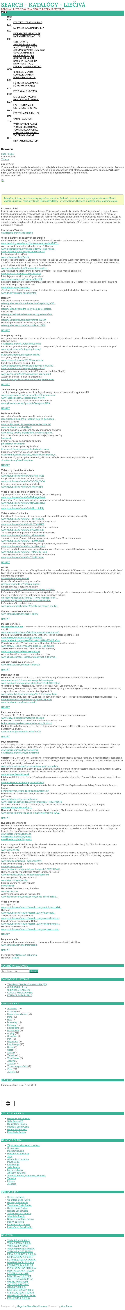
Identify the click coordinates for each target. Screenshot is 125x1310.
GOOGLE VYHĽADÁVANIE (20, 992)
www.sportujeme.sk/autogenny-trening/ (21, 349)
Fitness (11, 1181)
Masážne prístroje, (13, 201)
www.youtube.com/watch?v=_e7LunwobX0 (23, 535)
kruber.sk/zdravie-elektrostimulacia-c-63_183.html (26, 723)
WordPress (66, 1306)
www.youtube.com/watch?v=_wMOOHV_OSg (24, 552)
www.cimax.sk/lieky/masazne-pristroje (20, 664)
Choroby (11, 1011)
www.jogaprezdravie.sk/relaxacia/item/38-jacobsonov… (28, 395)
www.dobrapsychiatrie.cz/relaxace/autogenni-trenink (27, 379)
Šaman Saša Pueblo (17, 1208)
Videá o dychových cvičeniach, (93, 198)
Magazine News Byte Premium (32, 1306)
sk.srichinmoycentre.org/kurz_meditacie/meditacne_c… (29, 454)
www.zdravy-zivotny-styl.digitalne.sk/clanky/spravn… (27, 432)
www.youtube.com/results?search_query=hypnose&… (28, 912)
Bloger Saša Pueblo (17, 1124)
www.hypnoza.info (10, 850)
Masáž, (112, 198)
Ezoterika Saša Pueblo (18, 1224)
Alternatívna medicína (18, 1159)
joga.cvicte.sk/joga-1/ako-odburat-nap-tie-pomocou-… (28, 419)
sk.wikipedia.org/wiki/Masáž (15, 578)
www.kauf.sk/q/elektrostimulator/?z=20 (21, 731)
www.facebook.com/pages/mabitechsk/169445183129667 (30, 683)
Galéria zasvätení (15, 1197)
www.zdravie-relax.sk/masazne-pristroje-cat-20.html (27, 646)
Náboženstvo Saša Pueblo (20, 1219)
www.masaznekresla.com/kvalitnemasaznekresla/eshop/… (30, 632)
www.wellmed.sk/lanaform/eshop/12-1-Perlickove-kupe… (29, 694)
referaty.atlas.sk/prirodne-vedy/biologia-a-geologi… (26, 309)
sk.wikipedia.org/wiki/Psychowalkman (20, 750)
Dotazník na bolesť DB (18, 1153)
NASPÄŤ (5, 330)
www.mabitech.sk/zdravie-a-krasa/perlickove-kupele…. (28, 680)
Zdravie (5, 159)
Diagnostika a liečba (17, 1014)
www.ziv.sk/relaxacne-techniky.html (18, 292)
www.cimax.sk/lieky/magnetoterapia (19, 944)
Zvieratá (11, 1071)
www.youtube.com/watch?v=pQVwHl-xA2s (22, 475)
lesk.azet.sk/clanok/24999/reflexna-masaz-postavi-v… (28, 589)
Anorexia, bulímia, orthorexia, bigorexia (26, 1175)
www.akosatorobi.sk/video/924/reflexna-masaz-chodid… (29, 606)
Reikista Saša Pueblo (17, 1210)
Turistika (11, 1055)
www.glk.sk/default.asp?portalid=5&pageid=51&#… (26, 403)
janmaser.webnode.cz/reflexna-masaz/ (20, 584)
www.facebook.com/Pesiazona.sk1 (19, 702)
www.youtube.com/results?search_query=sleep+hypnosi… (30, 918)
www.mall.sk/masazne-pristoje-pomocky (21, 637)
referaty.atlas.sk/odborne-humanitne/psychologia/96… (28, 303)
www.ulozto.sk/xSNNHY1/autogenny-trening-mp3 (26, 374)
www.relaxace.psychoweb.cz (15, 287)
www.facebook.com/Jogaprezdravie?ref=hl (23, 251)
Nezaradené (13, 1030)
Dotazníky (12, 1022)
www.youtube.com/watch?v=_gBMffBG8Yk (22, 541)
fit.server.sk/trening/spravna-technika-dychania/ (25, 449)
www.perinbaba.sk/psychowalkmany (19, 799)
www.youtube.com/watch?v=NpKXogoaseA (23, 502)
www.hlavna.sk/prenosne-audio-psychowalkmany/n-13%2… (30, 812)
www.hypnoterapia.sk (11, 866)
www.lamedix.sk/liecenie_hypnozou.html (21, 861)
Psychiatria (12, 1041)
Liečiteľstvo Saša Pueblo (19, 1227)
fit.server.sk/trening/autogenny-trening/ (20, 354)
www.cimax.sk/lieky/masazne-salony (19, 613)
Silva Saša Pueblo (16, 1216)
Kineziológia (13, 1164)
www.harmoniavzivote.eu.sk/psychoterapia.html (25, 874)
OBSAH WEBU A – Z (17, 987)
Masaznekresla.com (12, 626)
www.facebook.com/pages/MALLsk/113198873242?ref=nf (30, 640)
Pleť (9, 1038)
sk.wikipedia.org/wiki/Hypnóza (16, 834)
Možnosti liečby (15, 1170)
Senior (10, 1047)
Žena (9, 1069)
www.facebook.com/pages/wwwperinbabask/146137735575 (31, 801)
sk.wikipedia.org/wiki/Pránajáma (17, 460)
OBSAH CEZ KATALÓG (18, 990)
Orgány (10, 1033)
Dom (9, 1019)
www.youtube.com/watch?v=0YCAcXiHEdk (22, 530)
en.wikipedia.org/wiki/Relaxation (17, 232)
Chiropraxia (13, 1148)
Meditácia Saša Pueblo (18, 1118)
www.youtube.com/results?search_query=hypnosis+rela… (30, 929)
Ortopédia (12, 1036)
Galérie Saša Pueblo (17, 1129)
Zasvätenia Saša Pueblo (19, 1205)
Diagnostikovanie (15, 1151)
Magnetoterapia (109, 201)
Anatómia (12, 1008)
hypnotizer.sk (7, 885)
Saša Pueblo (13, 1167)
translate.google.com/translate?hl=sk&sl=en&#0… (26, 600)
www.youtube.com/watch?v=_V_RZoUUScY (23, 546)
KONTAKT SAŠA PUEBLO (19, 995)
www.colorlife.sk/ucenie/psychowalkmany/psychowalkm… (30, 766)
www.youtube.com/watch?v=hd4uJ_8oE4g (22, 508)
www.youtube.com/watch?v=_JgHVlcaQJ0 (22, 519)
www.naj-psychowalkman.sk (15, 774)
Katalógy (11, 1025)
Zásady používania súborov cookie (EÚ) (27, 984)
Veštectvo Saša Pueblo (19, 1213)
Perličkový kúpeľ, (31, 201)
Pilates (15, 957)
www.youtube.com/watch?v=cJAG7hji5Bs (22, 486)
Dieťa (9, 1016)
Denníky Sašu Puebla (17, 1202)
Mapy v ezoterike (15, 1221)
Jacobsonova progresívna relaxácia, (41, 198)
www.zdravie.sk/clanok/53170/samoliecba (22, 360)
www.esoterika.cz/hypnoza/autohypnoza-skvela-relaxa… (29, 896)
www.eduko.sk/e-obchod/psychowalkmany (22, 782)
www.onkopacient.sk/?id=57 (15, 257)
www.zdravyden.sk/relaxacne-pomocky (20, 651)
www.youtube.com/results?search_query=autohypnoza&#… (31, 907)
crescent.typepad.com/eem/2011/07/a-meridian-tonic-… (29, 597)
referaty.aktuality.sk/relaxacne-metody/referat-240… (27, 314)
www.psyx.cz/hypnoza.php (14, 880)
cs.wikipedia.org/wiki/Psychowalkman (20, 752)
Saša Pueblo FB (15, 1121)
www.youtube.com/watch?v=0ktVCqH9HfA (22, 524)
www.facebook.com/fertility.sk (16, 427)
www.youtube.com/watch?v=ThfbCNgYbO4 (23, 481)
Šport (10, 1049)
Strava (10, 1052)
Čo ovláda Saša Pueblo (18, 1199)
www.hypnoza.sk (9, 891)
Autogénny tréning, (13, 198)
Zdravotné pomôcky (17, 1066)
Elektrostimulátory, (49, 201)
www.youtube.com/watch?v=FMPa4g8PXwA (23, 497)
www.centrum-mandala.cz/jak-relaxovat (21, 273)
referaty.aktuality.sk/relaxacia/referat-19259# (23, 320)
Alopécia (11, 1184)
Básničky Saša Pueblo (18, 1126)
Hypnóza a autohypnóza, (89, 201)
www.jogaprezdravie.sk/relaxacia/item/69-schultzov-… (28, 365)
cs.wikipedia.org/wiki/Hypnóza (16, 836)
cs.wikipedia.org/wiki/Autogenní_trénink (21, 343)
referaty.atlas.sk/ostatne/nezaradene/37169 (23, 325)
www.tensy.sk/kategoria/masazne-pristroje (22, 718)
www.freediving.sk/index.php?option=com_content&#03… (30, 243)
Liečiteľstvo (13, 1027)
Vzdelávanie (13, 1058)
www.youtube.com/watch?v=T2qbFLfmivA (22, 557)
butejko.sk (6, 438)
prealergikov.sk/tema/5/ (13, 443)
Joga (9, 1156)
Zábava (11, 1060)
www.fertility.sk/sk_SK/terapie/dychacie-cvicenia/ (26, 424)
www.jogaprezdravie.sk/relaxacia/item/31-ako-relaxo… (28, 248)
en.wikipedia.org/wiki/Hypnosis (16, 839)
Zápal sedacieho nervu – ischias (23, 1145)
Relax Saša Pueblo (16, 1132)
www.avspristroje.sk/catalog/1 (16, 807)
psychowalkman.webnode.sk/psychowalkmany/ (25, 790)
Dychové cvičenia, (69, 198)
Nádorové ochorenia (26, 955)
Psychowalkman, (67, 201)
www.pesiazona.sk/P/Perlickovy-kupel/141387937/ (26, 699)
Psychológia (13, 1044)
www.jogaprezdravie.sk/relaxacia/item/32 (21, 279)
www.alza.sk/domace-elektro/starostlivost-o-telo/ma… (28, 657)
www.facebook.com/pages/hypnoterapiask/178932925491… (31, 869)
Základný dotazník (16, 1173)
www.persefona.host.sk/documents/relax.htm (24, 268)
